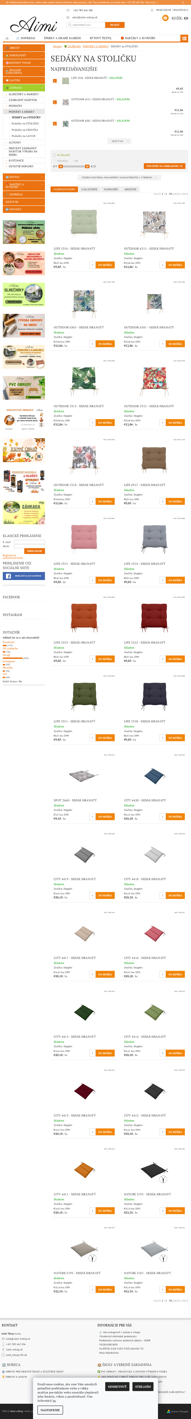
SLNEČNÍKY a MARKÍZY (24, 94)
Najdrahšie (111, 189)
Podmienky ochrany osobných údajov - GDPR (125, 1340)
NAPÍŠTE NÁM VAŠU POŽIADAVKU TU (121, 1348)
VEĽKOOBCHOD (108, 1344)
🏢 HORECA (11, 1364)
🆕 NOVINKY (13, 209)
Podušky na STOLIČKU (25, 123)
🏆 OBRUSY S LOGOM (14, 1376)
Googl (6, 655)
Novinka (62, 161)
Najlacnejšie (89, 189)
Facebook (9, 642)
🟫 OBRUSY (13, 48)
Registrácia (180, 10)
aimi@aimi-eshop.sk (18, 1338)
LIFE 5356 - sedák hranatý (96, 78)
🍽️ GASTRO (13, 80)
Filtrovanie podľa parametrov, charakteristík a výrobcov (117, 177)
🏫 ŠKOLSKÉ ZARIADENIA (14, 71)
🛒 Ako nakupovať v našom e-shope (119, 1332)
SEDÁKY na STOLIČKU (26, 117)
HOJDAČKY (15, 105)
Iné (5, 674)
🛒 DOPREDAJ (25, 38)
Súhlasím (143, 1387)
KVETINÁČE (16, 160)
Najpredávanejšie (64, 189)
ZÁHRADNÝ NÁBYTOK (23, 100)
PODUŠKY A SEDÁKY (21, 111)
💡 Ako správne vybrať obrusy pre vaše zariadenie (132, 1376)
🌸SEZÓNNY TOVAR (18, 62)
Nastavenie (50, 1410)
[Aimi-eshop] (34, 23)
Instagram (9, 661)
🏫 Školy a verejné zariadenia (124, 1364)
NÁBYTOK (12, 202)
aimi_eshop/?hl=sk (16, 1355)
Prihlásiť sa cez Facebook (28, 576)
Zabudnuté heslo (13, 558)
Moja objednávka (109, 1352)
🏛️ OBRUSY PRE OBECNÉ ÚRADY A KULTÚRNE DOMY (33, 1371)
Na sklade (63, 155)
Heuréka (8, 667)
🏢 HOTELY (13, 177)
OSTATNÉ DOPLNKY (21, 166)
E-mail (7, 542)
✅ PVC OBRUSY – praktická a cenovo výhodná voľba (132, 1371)
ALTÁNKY (15, 142)
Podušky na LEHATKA (25, 130)
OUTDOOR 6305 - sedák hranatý (100, 120)
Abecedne (130, 189)
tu (54, 1401)
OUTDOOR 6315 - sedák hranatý (100, 99)
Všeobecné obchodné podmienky (118, 1336)
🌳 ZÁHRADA (14, 87)
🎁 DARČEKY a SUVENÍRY (138, 38)
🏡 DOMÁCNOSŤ (16, 55)
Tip (76, 161)
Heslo (6, 546)
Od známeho (10, 648)
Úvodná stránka (7, 38)
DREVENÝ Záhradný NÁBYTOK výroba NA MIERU (23, 151)
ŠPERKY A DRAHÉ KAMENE (62, 38)
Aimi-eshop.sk (14, 1349)
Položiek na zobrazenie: (164, 166)
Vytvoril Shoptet (179, 1411)
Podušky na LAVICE (23, 136)
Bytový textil (101, 38)
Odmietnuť (117, 1387)
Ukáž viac (117, 141)
